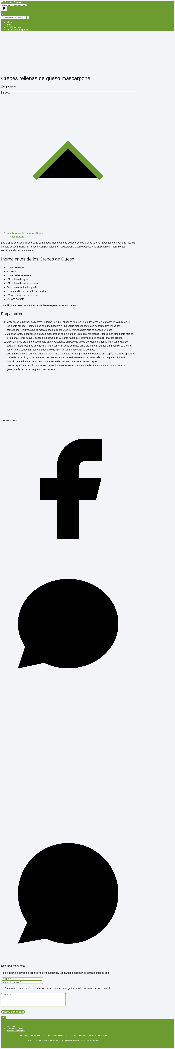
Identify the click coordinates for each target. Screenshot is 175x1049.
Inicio (9, 22)
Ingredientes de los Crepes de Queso (25, 233)
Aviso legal (11, 1026)
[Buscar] (4, 8)
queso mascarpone (29, 295)
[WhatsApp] (68, 959)
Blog (9, 25)
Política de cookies (15, 1028)
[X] (68, 825)
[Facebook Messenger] (68, 690)
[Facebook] (68, 555)
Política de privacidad (16, 1030)
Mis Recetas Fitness (11, 2)
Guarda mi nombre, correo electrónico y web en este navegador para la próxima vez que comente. (58, 988)
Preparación (18, 236)
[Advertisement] (87, 52)
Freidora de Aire (14, 27)
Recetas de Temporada (18, 29)
